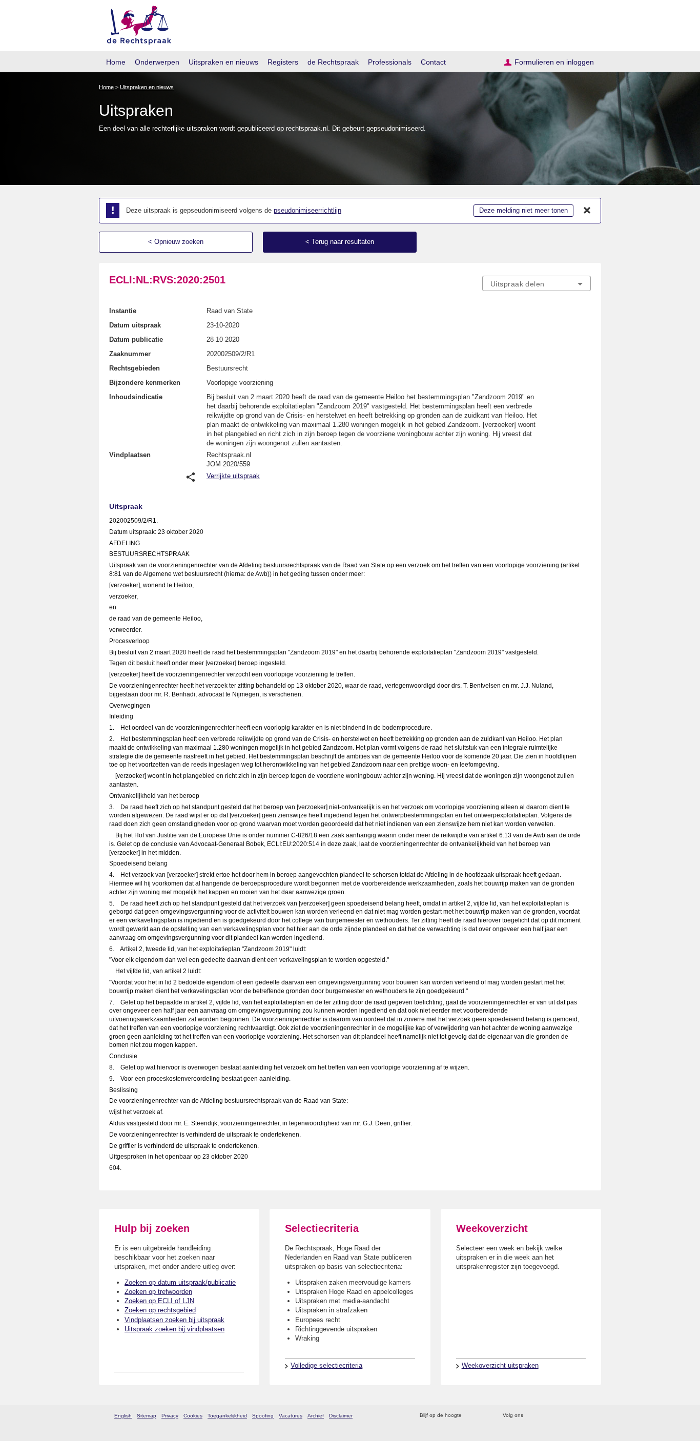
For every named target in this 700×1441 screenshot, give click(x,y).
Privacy (169, 1415)
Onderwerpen (157, 62)
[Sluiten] (587, 210)
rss (471, 1415)
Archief (315, 1415)
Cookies (192, 1415)
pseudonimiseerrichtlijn (307, 210)
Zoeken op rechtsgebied (160, 1310)
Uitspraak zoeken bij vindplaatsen (174, 1329)
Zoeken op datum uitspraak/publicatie (180, 1282)
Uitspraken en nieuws (223, 62)
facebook (545, 1415)
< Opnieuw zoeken (175, 241)
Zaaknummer (130, 354)
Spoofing (263, 1415)
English (123, 1415)
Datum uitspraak (135, 325)
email (484, 1415)
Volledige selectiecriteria (326, 1365)
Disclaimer (341, 1415)
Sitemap (146, 1415)
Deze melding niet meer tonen (523, 210)
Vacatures (290, 1415)
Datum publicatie (136, 339)
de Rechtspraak (333, 62)
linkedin (572, 1415)
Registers (282, 62)
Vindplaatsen (130, 455)
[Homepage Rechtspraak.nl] (135, 23)
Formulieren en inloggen (554, 62)
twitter (532, 1415)
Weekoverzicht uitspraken (500, 1365)
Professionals (389, 62)
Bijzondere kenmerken (144, 382)
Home (116, 62)
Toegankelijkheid (227, 1415)
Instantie (122, 311)
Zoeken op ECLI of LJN (159, 1301)
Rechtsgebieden (134, 368)
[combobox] (536, 283)
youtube (585, 1415)
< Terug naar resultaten (339, 241)
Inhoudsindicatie (135, 397)
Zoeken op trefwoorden (158, 1291)
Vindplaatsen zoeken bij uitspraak (174, 1320)
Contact (433, 62)
